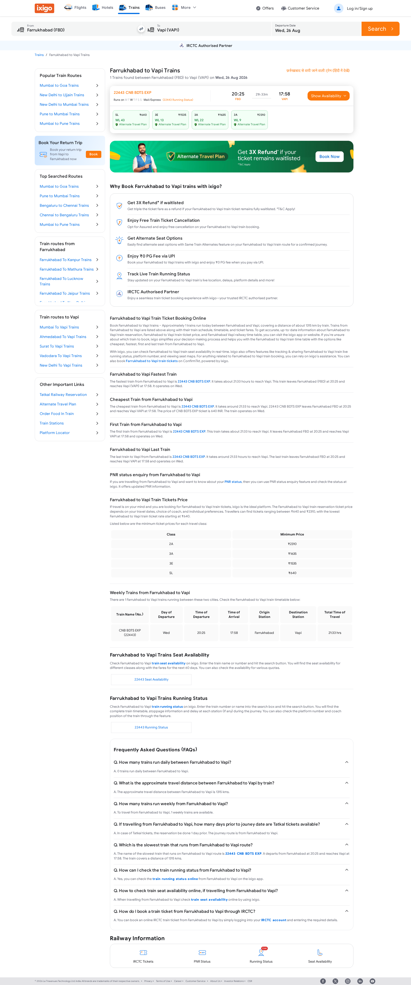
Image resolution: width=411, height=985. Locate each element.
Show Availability (326, 96)
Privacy (148, 981)
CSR (250, 981)
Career (178, 981)
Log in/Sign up (360, 8)
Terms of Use (163, 981)
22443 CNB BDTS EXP (194, 381)
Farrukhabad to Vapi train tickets (152, 361)
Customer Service (196, 981)
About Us (215, 981)
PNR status (233, 482)
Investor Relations (234, 981)
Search (377, 28)
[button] (352, 8)
